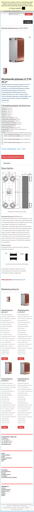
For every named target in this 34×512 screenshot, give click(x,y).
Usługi (3, 456)
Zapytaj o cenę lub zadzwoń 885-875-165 (12, 157)
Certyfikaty (4, 475)
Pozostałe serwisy (6, 489)
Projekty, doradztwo (6, 457)
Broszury (3, 473)
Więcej (4, 358)
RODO (3, 495)
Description (7, 163)
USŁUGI (22, 507)
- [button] (23, 8)
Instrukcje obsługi (6, 474)
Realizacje (3, 459)
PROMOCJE (14, 509)
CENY (18, 507)
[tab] (7, 163)
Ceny (2, 460)
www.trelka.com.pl (6, 444)
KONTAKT (20, 509)
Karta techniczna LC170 (18, 279)
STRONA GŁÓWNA (8, 507)
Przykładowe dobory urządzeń (9, 477)
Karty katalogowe (5, 471)
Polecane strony (5, 491)
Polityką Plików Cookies (15, 4)
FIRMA (14, 507)
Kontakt (3, 493)
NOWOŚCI (28, 507)
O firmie (3, 488)
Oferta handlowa (5, 454)
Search (29, 14)
